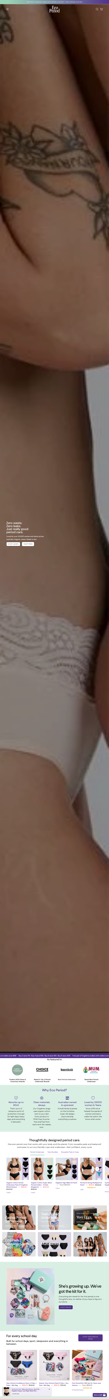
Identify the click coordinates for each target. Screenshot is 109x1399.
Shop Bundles (47, 1248)
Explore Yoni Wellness (87, 1222)
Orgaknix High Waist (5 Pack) (66, 1183)
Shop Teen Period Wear (90, 1338)
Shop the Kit (65, 1307)
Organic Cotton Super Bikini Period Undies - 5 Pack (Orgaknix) (41, 1185)
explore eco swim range (88, 1252)
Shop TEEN (28, 544)
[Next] (97, 1169)
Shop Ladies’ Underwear (16, 1226)
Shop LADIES (13, 544)
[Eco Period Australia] (54, 9)
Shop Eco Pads (12, 1252)
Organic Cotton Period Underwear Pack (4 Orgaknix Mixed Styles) (17, 1185)
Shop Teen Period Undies (52, 1226)
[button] (96, 9)
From (65, 1185)
